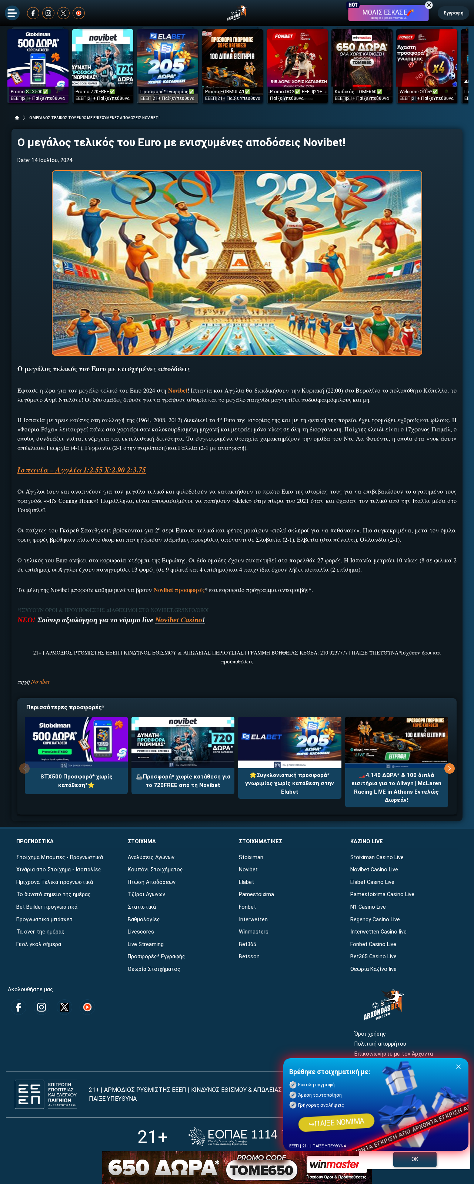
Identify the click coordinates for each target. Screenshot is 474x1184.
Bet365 (247, 944)
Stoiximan (251, 857)
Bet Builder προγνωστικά (46, 907)
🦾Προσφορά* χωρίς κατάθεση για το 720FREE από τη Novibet (183, 780)
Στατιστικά (142, 907)
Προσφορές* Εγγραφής (156, 956)
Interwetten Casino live (378, 932)
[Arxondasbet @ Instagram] (48, 13)
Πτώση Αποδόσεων (152, 882)
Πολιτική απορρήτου (380, 1044)
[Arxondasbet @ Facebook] (33, 13)
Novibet (40, 681)
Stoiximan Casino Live (377, 857)
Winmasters (253, 932)
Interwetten (253, 919)
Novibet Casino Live (374, 870)
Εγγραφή (453, 13)
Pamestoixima (256, 894)
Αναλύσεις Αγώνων (151, 857)
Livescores (141, 932)
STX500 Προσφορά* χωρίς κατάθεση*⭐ (76, 780)
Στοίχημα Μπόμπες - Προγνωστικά (59, 857)
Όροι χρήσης (370, 1034)
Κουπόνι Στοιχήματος (155, 870)
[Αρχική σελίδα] (17, 117)
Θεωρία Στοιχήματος (154, 969)
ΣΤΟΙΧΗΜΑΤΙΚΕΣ (260, 841)
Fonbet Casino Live (373, 944)
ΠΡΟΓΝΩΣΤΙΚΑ (35, 841)
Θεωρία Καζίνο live (373, 969)
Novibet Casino (178, 620)
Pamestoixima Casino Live (382, 894)
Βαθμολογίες (144, 919)
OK (414, 1159)
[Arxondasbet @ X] (63, 13)
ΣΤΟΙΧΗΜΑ (142, 841)
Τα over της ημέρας (40, 932)
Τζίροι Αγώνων (146, 894)
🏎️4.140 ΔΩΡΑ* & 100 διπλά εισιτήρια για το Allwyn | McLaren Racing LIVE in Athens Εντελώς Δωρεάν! (396, 788)
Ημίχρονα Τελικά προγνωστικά (54, 882)
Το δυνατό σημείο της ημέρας (53, 894)
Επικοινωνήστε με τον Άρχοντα (393, 1054)
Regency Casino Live (375, 919)
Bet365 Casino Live (373, 956)
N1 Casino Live (368, 907)
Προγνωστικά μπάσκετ (44, 919)
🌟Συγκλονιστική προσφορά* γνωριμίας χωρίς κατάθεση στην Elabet (289, 783)
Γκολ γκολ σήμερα (38, 944)
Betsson (249, 956)
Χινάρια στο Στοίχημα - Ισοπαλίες (58, 870)
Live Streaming (146, 944)
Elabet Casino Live (372, 882)
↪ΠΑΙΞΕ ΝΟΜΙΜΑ (336, 1122)
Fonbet (247, 907)
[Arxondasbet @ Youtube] (79, 13)
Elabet (246, 882)
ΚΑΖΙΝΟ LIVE (366, 841)
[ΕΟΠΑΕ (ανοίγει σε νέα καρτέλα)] (262, 1136)
